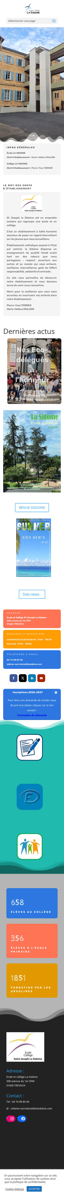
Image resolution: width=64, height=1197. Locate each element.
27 (45, 403)
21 (26, 403)
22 (29, 403)
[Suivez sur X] (23, 678)
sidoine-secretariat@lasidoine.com (31, 1108)
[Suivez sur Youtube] (41, 678)
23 (32, 403)
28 (48, 403)
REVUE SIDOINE (32, 507)
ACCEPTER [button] (34, 1188)
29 (51, 403)
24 (35, 403)
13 (45, 398)
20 (23, 403)
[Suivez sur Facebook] (13, 678)
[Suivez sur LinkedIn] (32, 678)
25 (38, 403)
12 (42, 398)
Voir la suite (32, 394)
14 (48, 398)
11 (39, 398)
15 (51, 398)
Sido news (31, 594)
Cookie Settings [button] (14, 1189)
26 (41, 403)
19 (20, 403)
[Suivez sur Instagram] (50, 678)
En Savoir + (32, 122)
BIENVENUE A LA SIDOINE (32, 58)
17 (57, 398)
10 (36, 398)
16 (54, 398)
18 (17, 403)
